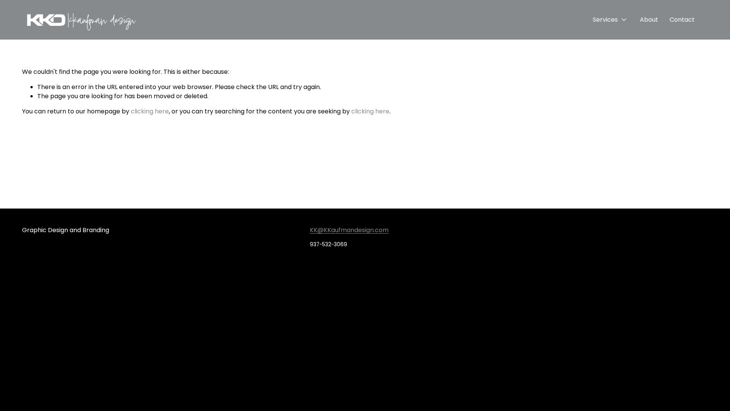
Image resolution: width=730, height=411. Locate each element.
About (649, 19)
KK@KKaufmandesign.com (349, 230)
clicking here (150, 111)
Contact (682, 19)
